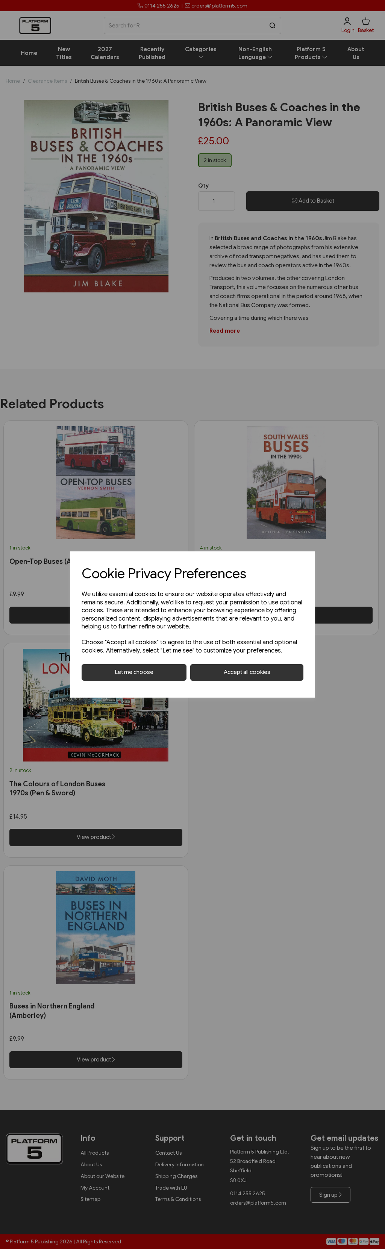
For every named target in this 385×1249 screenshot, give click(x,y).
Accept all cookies (247, 672)
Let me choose (134, 672)
